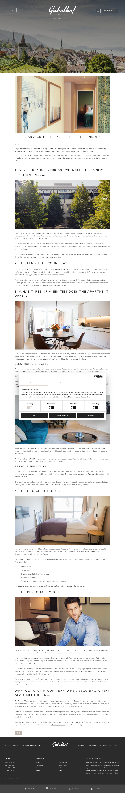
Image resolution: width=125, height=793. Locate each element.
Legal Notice (92, 745)
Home (38, 762)
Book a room (109, 11)
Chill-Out (33, 459)
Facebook (31, 789)
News (38, 768)
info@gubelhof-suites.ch (32, 745)
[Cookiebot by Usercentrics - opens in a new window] (95, 376)
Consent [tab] (33, 383)
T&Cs (115, 745)
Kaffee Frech (63, 762)
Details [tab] (62, 383)
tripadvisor (75, 789)
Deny (34, 415)
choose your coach (58, 725)
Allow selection (62, 415)
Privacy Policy (105, 745)
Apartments (39, 765)
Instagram (53, 789)
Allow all (91, 415)
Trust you (97, 789)
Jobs (60, 768)
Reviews (38, 770)
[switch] (51, 407)
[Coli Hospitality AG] (62, 12)
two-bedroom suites (93, 551)
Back (18, 733)
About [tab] (92, 383)
